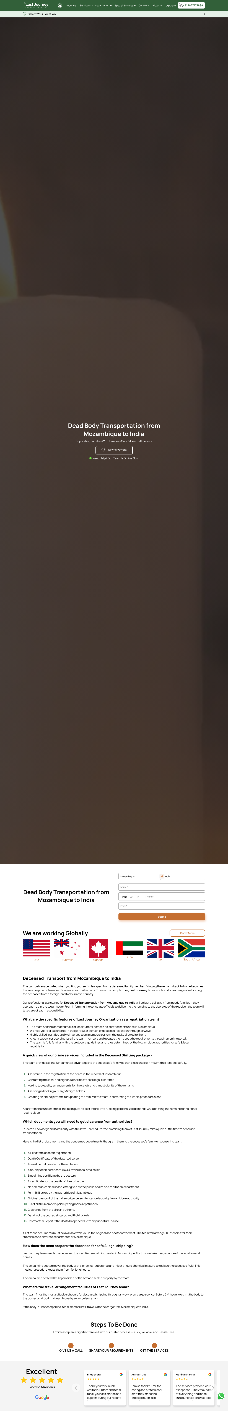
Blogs (155, 5)
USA (36, 960)
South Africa (191, 959)
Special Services (124, 5)
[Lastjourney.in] (60, 5)
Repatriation (102, 5)
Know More (187, 933)
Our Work (144, 5)
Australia (67, 960)
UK (160, 960)
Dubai (129, 957)
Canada (98, 960)
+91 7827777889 (193, 5)
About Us (71, 5)
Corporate (170, 5)
